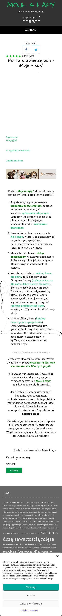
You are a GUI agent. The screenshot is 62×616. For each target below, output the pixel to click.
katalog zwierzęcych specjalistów (28, 320)
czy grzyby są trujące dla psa (37, 502)
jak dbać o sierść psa (37, 521)
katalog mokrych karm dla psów (37, 544)
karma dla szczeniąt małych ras (37, 527)
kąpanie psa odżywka (30, 547)
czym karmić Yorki (23, 508)
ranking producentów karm (27, 306)
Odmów (31, 595)
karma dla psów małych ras (13, 527)
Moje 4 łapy (31, 5)
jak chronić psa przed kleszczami (38, 518)
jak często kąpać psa (20, 521)
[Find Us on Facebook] (30, 22)
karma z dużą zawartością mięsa (30, 536)
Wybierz (10, 463)
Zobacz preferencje (31, 603)
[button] (57, 556)
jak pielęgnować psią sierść (16, 524)
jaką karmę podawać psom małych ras (42, 524)
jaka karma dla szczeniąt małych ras (28, 515)
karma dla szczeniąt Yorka (29, 533)
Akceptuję (31, 587)
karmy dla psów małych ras (13, 544)
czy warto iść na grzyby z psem (43, 508)
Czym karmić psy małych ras (41, 505)
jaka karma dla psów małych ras (15, 512)
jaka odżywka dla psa (16, 518)
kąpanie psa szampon (48, 547)
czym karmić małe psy (20, 505)
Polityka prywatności (29, 610)
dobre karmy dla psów (36, 284)
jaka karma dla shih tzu (38, 512)
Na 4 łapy (17, 237)
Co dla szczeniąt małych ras (14, 502)
